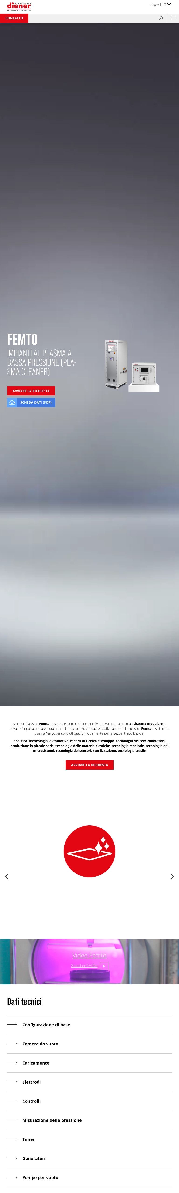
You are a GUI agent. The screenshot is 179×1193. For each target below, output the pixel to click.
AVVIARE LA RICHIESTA (31, 391)
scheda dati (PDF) (36, 402)
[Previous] (7, 876)
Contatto (14, 18)
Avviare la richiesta (89, 765)
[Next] (171, 876)
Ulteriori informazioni (89, 920)
